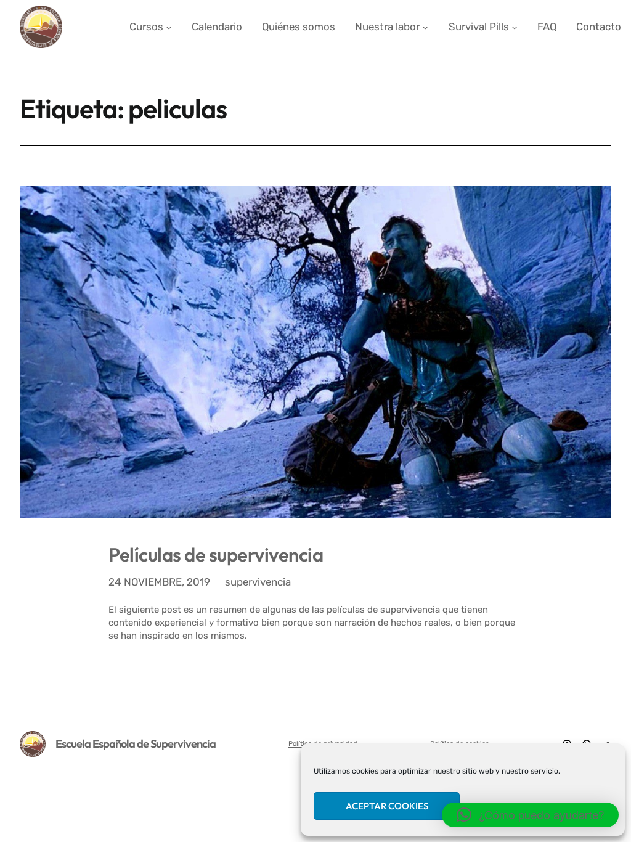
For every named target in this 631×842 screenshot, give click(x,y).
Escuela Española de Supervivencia (135, 744)
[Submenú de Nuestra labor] (425, 26)
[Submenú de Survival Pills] (514, 26)
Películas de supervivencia (215, 554)
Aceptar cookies (387, 806)
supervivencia (258, 582)
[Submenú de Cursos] (169, 26)
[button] (530, 815)
